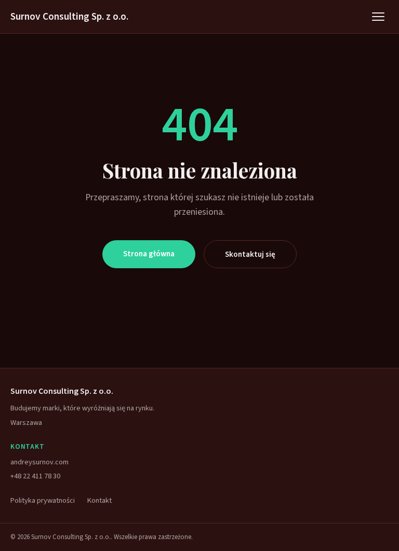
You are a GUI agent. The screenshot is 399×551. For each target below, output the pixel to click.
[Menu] (378, 16)
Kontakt (99, 500)
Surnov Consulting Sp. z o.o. (69, 16)
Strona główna (149, 253)
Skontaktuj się (250, 254)
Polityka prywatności (42, 500)
